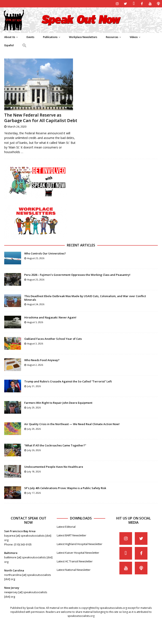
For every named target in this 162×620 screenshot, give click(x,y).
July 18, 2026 (34, 471)
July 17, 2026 (34, 492)
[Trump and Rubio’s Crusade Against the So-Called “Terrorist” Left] (12, 386)
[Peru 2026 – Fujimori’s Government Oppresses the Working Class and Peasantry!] (12, 279)
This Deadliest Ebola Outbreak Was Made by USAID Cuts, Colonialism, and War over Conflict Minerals (85, 298)
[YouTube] (150, 3)
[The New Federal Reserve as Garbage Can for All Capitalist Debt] (41, 84)
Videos (134, 37)
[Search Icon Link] (24, 45)
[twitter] (125, 3)
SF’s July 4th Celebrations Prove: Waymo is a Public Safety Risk (65, 488)
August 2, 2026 (35, 364)
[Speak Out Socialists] (81, 30)
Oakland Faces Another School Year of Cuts (53, 339)
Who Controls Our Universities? (45, 253)
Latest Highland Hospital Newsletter (79, 544)
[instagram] (117, 3)
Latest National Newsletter (73, 570)
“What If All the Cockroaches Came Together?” (55, 445)
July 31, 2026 (34, 386)
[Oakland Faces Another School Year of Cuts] (12, 343)
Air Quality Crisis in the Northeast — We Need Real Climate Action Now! (72, 424)
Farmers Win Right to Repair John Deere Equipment (58, 403)
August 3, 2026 (35, 343)
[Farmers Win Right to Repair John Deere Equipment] (12, 407)
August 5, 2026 (35, 322)
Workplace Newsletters (83, 37)
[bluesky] (133, 3)
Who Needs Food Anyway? (41, 360)
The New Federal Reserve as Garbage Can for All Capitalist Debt (40, 117)
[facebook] (142, 3)
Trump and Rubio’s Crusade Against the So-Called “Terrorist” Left (68, 381)
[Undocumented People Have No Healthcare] (12, 471)
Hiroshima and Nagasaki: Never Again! (50, 317)
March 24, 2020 (17, 126)
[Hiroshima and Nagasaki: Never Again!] (12, 322)
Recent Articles (81, 245)
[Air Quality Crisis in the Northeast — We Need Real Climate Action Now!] (12, 428)
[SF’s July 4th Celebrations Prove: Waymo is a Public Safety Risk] (12, 492)
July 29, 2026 (34, 407)
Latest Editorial (66, 527)
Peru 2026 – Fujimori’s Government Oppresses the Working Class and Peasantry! (77, 275)
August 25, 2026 (35, 258)
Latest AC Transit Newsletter (75, 561)
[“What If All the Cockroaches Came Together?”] (12, 450)
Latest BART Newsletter (71, 535)
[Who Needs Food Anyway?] (12, 364)
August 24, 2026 (35, 304)
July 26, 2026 (34, 450)
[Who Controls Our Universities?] (12, 258)
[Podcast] (158, 3)
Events (30, 37)
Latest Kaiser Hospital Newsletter (78, 553)
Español (9, 45)
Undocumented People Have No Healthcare (53, 467)
